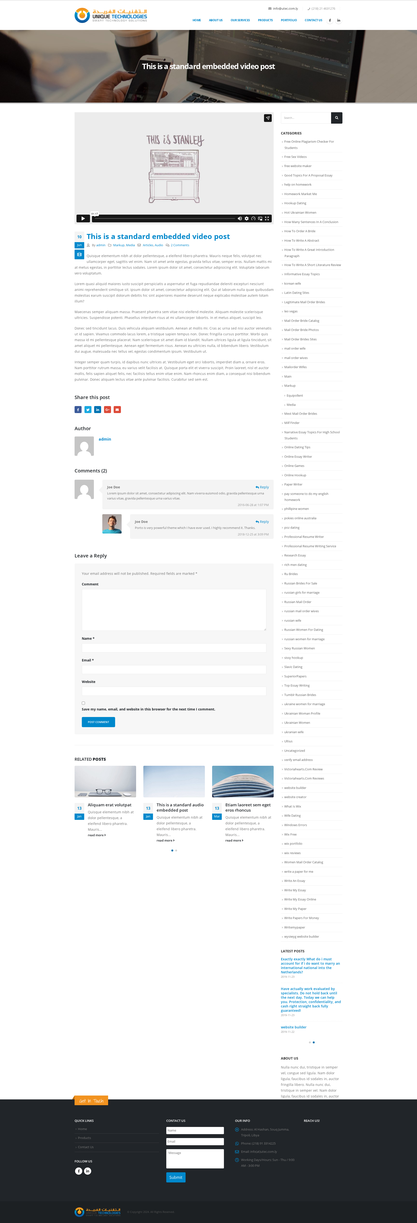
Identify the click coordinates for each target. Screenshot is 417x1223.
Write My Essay (295, 890)
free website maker (298, 166)
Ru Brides (291, 574)
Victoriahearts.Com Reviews (304, 778)
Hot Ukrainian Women (300, 212)
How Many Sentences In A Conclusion (311, 222)
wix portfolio (293, 843)
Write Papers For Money (301, 918)
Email (117, 409)
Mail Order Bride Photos (301, 330)
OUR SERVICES (240, 20)
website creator (295, 797)
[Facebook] (330, 20)
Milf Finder (291, 423)
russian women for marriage (304, 639)
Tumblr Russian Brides (300, 695)
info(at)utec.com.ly (263, 1172)
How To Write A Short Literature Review (312, 265)
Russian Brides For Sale (300, 583)
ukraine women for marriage (304, 704)
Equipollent (295, 395)
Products (265, 20)
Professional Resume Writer (304, 536)
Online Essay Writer (298, 456)
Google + (107, 409)
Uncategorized (294, 750)
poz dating (291, 527)
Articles (148, 245)
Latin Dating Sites (296, 292)
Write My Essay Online (300, 899)
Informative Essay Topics (302, 274)
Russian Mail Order (297, 602)
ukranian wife (294, 732)
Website (88, 681)
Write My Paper (295, 909)
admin (100, 245)
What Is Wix (292, 806)
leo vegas (291, 311)
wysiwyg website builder (301, 936)
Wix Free (290, 834)
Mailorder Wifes (295, 367)
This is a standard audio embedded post (180, 807)
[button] (172, 850)
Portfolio (289, 20)
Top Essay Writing (297, 685)
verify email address (298, 760)
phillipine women (296, 508)
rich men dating (295, 564)
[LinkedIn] (338, 20)
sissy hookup (293, 657)
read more (96, 835)
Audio (159, 245)
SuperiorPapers (295, 676)
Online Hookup (295, 475)
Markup (119, 245)
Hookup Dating (295, 203)
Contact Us (313, 20)
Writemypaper (294, 927)
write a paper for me (298, 871)
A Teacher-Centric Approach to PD (309, 959)
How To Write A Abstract (301, 240)
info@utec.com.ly (285, 9)
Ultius (288, 741)
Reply (264, 487)
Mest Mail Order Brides (300, 413)
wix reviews (292, 853)
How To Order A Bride (299, 231)
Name (88, 638)
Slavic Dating (293, 667)
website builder (295, 788)
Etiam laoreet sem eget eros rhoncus (248, 807)
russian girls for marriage (302, 592)
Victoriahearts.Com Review (303, 769)
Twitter (87, 409)
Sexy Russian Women (299, 648)
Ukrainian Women (297, 722)
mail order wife (295, 348)
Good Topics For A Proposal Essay (308, 175)
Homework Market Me (300, 194)
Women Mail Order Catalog (303, 862)
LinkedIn (97, 409)
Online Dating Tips (297, 447)
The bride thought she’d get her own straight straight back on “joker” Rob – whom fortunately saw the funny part (311, 999)
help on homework (298, 184)
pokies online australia (300, 518)
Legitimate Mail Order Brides (304, 302)
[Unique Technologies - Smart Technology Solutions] (111, 15)
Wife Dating (292, 815)
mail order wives (296, 358)
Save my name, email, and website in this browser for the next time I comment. (148, 709)
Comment (90, 584)
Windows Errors (295, 825)
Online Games (294, 466)
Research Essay (295, 555)
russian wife (292, 620)
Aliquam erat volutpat (110, 805)
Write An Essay (294, 881)
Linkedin (87, 1191)
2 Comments (180, 245)
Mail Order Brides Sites (300, 339)
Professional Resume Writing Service (310, 546)
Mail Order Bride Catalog (301, 320)
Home (197, 20)
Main (288, 376)
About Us (216, 20)
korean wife (292, 283)
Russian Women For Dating (303, 629)
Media (130, 245)
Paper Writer (293, 484)
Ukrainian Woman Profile (302, 713)
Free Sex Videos (295, 157)
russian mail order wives (301, 611)
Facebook (78, 409)
